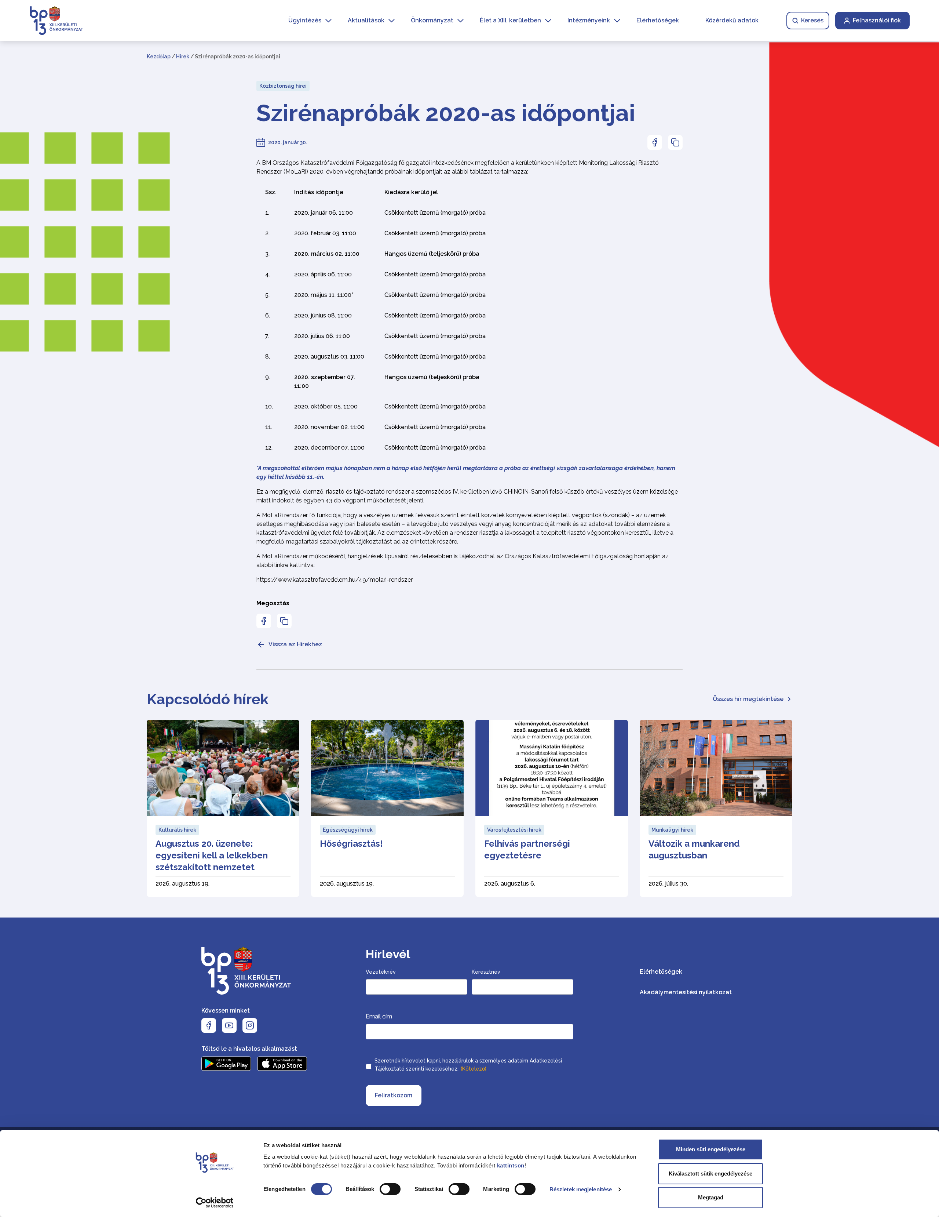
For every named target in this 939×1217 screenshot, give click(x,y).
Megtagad (710, 1197)
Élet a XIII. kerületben (510, 20)
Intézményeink (588, 20)
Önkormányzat (432, 20)
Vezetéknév (381, 972)
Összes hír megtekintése (748, 698)
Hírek (182, 56)
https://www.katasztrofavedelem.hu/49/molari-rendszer (334, 579)
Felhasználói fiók (877, 20)
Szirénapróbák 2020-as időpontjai (445, 113)
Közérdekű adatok (732, 20)
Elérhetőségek (657, 20)
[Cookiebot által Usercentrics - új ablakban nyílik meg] (215, 1202)
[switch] (390, 1189)
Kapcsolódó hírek (207, 699)
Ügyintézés (304, 20)
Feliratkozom (393, 1095)
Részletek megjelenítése (580, 1189)
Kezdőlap (159, 56)
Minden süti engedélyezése (710, 1149)
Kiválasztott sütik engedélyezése (710, 1173)
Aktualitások (366, 20)
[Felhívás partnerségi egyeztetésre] (551, 808)
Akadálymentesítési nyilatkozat (686, 992)
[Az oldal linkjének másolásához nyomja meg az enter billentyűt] (675, 142)
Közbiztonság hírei (283, 86)
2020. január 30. (287, 142)
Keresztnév (486, 972)
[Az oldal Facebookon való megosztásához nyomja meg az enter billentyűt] (654, 142)
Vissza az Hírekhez (295, 644)
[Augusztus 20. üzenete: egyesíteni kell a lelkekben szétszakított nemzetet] (223, 808)
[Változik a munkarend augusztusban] (716, 808)
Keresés (812, 20)
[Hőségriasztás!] (387, 808)
